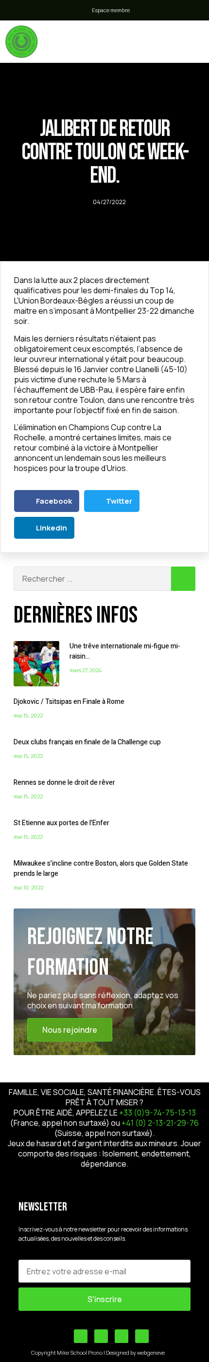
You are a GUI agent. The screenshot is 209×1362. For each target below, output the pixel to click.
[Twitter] (101, 1336)
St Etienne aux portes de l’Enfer (61, 823)
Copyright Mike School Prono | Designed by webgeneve (98, 1352)
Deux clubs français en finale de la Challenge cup (87, 742)
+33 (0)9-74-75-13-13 (157, 1112)
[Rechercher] (183, 579)
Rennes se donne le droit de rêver (64, 782)
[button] (157, 39)
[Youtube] (80, 1336)
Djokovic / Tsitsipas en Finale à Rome (69, 702)
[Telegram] (121, 1336)
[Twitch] (142, 1336)
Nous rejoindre (69, 1029)
